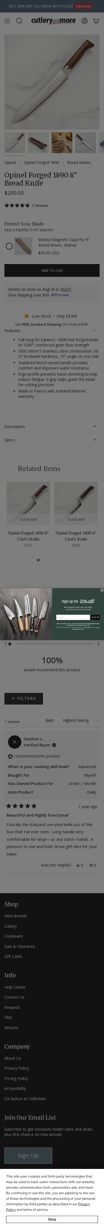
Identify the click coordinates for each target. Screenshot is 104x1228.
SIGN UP (95, 617)
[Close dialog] (102, 590)
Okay (52, 1219)
